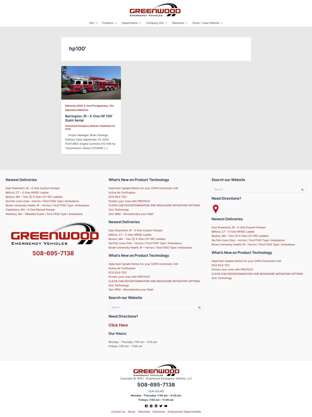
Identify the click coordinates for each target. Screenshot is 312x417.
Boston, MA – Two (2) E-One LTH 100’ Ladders (34, 196)
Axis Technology (119, 209)
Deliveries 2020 (74, 105)
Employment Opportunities (184, 411)
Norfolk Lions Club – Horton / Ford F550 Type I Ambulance (42, 201)
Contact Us (118, 411)
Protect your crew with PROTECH (129, 201)
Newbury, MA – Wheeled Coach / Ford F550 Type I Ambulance (44, 214)
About (131, 411)
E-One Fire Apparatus (96, 105)
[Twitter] (160, 406)
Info (91, 22)
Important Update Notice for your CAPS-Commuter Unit (143, 188)
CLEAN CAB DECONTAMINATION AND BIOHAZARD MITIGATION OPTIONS (154, 205)
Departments (130, 22)
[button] (95, 23)
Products (107, 22)
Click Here (118, 325)
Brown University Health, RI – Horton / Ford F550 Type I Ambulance (47, 205)
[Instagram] (151, 406)
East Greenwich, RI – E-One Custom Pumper (33, 188)
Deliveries (178, 22)
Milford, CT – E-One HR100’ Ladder (27, 192)
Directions (159, 411)
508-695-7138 (53, 253)
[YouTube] (165, 406)
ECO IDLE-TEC (118, 196)
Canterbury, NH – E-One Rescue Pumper (30, 209)
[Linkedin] (156, 406)
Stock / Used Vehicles (206, 22)
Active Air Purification (122, 192)
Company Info (155, 22)
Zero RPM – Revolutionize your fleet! (131, 214)
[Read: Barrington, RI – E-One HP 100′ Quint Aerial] (91, 82)
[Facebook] (146, 406)
